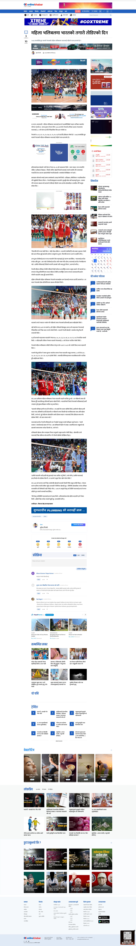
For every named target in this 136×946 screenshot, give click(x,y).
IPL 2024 (56, 911)
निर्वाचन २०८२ (86, 919)
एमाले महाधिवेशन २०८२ (88, 921)
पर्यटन (40, 907)
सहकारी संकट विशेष (87, 905)
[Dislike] (47, 579)
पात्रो (78, 11)
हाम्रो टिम (100, 905)
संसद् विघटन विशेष (87, 909)
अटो (39, 914)
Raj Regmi (39, 599)
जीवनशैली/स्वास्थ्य (27, 916)
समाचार (31, 11)
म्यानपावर (35, 15)
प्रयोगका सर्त (101, 907)
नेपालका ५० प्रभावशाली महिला (74, 905)
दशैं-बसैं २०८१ (86, 925)
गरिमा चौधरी (65, 15)
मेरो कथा (70, 922)
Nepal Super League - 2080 (59, 917)
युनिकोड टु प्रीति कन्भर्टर (73, 929)
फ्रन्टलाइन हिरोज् (72, 924)
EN (100, 11)
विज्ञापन (100, 909)
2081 (71, 910)
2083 (71, 920)
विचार (56, 11)
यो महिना (50, 789)
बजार (40, 905)
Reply (39, 579)
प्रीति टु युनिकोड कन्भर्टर (73, 927)
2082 (71, 912)
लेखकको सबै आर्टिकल (78, 525)
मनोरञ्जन (50, 11)
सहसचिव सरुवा (55, 15)
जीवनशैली (43, 11)
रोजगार (40, 909)
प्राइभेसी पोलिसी (101, 912)
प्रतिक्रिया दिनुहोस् (81, 569)
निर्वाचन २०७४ (86, 912)
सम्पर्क (99, 914)
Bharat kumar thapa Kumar (45, 573)
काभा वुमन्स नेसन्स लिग (37, 516)
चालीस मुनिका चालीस (73, 914)
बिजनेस (36, 11)
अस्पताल (74, 15)
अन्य (66, 11)
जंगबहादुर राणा (45, 15)
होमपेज (25, 11)
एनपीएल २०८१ (57, 905)
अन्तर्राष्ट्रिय (26, 921)
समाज (25, 905)
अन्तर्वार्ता (25, 912)
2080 (71, 908)
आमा (28, 15)
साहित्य (25, 909)
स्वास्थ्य (95, 11)
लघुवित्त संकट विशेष (87, 907)
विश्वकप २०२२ (86, 923)
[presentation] (83, 614)
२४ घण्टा (38, 789)
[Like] (42, 579)
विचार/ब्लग (26, 907)
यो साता (44, 789)
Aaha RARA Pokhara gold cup (60, 914)
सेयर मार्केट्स (86, 11)
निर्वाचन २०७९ (86, 916)
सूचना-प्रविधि (41, 916)
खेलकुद (61, 11)
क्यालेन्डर (95, 248)
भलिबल (45, 516)
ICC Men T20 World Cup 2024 (59, 907)
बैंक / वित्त (41, 912)
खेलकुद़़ (25, 914)
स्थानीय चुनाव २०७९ (87, 914)
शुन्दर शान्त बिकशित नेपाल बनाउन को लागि (47, 585)
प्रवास (25, 919)
